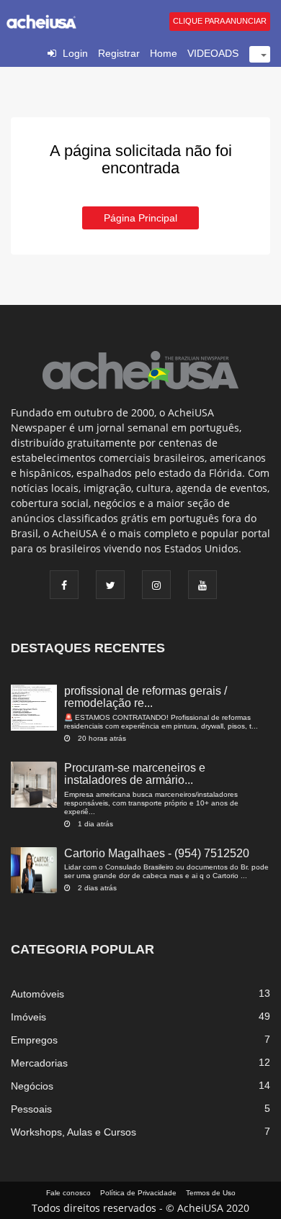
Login (75, 53)
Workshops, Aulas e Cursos (73, 1132)
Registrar (119, 53)
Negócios (32, 1086)
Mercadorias (39, 1063)
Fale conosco (68, 1193)
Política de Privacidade (138, 1193)
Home (163, 53)
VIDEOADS (212, 53)
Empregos (34, 1040)
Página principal (140, 218)
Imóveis (28, 1017)
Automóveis (37, 994)
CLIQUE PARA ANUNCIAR (220, 21)
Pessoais (31, 1109)
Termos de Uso (211, 1193)
